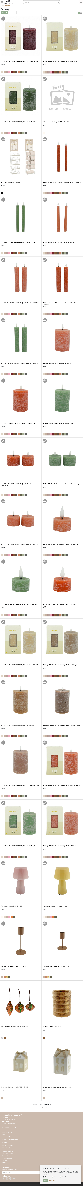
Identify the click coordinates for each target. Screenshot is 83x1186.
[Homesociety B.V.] (9, 2)
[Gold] (7, 977)
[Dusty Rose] (7, 72)
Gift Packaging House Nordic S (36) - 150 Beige (15, 1087)
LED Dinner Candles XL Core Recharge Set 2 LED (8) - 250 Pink (19, 303)
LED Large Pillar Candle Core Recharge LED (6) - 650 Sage (18, 846)
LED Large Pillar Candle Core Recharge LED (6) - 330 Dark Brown (61, 725)
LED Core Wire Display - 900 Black (11, 182)
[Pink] (9, 72)
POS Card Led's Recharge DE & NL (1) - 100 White (57, 122)
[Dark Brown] (16, 72)
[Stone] (26, 72)
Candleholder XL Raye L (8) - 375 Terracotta (14, 966)
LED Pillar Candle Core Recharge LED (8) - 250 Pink (57, 363)
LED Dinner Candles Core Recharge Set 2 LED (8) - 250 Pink (60, 242)
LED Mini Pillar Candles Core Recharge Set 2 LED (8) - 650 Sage (61, 484)
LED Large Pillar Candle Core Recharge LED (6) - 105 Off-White (19, 665)
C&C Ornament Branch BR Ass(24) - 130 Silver (14, 1027)
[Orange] (12, 917)
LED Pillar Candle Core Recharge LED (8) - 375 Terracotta (18, 423)
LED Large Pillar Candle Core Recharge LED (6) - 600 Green (18, 122)
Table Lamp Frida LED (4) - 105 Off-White (55, 906)
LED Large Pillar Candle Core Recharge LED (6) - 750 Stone (60, 61)
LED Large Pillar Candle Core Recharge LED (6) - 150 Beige (60, 665)
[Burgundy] (12, 72)
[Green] (21, 72)
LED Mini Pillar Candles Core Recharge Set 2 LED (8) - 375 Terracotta (18, 485)
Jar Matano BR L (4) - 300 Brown (52, 1027)
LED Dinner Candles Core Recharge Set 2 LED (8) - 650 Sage (18, 242)
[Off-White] (2, 72)
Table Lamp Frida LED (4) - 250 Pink (11, 906)
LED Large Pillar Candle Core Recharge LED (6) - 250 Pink (59, 846)
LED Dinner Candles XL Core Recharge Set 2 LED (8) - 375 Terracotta (59, 304)
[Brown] (14, 72)
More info (52, 1180)
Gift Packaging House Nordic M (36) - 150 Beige (57, 1087)
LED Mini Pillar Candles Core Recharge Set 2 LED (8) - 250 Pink (19, 544)
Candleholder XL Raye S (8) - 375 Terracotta (56, 966)
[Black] (2, 193)
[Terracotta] (19, 72)
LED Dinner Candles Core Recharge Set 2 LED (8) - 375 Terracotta (62, 182)
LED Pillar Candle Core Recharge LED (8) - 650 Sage (58, 423)
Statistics (56, 1177)
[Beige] (5, 72)
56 (46, 1107)
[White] (44, 133)
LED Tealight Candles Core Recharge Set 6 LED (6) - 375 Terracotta (59, 605)
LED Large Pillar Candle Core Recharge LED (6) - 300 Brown (18, 725)
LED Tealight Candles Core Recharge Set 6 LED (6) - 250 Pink (60, 544)
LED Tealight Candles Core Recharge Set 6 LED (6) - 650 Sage (19, 604)
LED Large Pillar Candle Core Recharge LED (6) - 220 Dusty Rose (20, 785)
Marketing (64, 1177)
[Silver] (2, 1038)
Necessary (47, 1177)
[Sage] (23, 72)
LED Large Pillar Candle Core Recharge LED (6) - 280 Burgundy (19, 61)
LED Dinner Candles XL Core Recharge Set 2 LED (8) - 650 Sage (19, 363)
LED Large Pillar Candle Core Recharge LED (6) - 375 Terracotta (61, 785)
